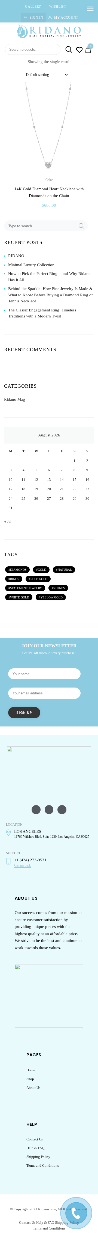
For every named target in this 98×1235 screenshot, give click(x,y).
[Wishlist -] (79, 51)
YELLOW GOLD (52, 597)
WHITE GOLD (19, 597)
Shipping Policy (38, 1157)
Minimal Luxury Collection (31, 265)
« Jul (7, 521)
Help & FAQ (35, 1148)
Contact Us (34, 1139)
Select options (49, 217)
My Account (66, 17)
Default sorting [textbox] (37, 75)
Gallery (33, 6)
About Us (33, 1088)
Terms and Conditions (42, 1165)
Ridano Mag (14, 399)
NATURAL (65, 569)
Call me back (22, 865)
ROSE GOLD (38, 579)
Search (67, 49)
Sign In (36, 17)
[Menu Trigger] (90, 9)
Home (30, 1070)
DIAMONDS (18, 569)
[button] (87, 90)
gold (42, 569)
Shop (30, 1079)
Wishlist (57, 6)
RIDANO (16, 256)
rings (14, 579)
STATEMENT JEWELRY (26, 588)
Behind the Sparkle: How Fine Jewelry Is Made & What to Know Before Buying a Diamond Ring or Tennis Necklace (50, 294)
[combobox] (46, 75)
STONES (59, 588)
